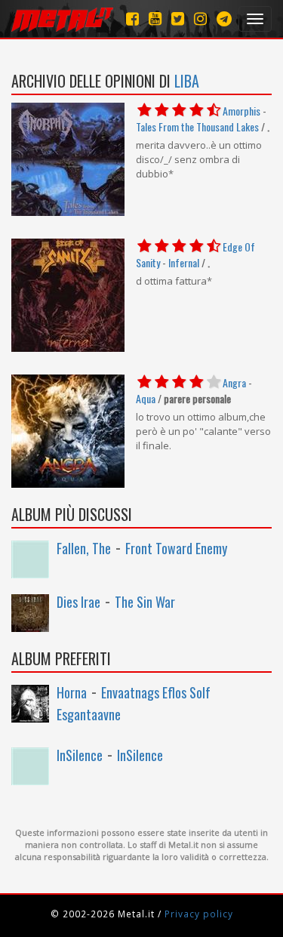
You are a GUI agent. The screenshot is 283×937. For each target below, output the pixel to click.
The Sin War (145, 602)
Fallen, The (84, 548)
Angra (234, 382)
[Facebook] (132, 18)
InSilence (80, 755)
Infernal (183, 262)
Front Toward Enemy (176, 548)
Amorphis (241, 111)
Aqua (145, 398)
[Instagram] (224, 18)
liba (186, 80)
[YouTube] (155, 18)
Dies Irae (78, 602)
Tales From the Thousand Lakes (197, 126)
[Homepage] (62, 19)
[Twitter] (177, 18)
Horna (72, 692)
